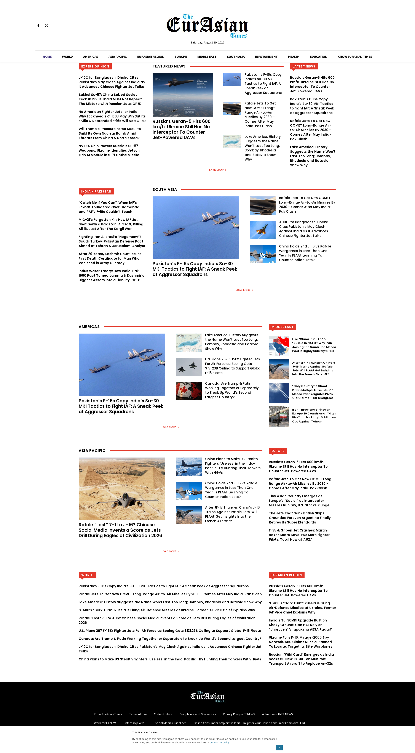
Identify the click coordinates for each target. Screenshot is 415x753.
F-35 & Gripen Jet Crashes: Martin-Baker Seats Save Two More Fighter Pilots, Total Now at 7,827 (299, 535)
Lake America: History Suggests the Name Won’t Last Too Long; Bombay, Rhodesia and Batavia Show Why (263, 148)
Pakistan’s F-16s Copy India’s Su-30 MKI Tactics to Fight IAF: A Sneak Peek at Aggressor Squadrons (263, 83)
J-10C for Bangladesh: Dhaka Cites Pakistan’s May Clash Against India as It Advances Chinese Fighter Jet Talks (112, 82)
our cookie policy (220, 742)
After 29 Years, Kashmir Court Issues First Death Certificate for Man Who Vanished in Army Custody (110, 258)
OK (279, 747)
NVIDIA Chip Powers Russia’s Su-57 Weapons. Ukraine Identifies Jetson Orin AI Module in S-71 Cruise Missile (109, 150)
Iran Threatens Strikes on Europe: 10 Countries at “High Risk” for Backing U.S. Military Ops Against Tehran (314, 416)
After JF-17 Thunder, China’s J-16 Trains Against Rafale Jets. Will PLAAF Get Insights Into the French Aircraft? (313, 369)
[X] (46, 26)
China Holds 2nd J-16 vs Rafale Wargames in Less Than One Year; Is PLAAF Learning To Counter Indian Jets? (305, 253)
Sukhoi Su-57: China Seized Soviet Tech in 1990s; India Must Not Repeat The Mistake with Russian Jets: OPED (110, 99)
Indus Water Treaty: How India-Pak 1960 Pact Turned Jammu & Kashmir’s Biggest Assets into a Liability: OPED (111, 275)
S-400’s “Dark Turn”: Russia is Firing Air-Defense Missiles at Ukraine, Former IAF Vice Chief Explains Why (167, 610)
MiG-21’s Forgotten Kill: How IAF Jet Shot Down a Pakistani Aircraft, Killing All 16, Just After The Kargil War (111, 224)
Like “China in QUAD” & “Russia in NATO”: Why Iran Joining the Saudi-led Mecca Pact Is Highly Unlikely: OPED (314, 345)
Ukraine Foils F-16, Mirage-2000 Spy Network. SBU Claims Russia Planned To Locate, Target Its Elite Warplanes (300, 642)
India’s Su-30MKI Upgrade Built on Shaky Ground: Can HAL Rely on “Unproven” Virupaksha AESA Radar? (300, 625)
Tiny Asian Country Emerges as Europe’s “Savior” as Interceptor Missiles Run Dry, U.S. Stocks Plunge (299, 500)
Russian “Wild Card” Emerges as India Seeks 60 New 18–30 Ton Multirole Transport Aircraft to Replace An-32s (301, 659)
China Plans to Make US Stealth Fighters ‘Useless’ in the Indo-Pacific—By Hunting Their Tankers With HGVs (233, 466)
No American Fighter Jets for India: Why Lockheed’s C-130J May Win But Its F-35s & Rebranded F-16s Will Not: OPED (112, 116)
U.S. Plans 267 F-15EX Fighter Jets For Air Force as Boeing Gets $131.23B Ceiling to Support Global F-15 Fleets (233, 366)
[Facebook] (38, 26)
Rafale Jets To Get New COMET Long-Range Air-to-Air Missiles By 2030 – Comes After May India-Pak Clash (260, 114)
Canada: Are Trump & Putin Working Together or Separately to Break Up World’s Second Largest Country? (232, 390)
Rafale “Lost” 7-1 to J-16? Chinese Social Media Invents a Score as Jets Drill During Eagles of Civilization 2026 (120, 530)
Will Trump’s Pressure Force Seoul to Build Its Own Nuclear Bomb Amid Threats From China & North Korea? (110, 133)
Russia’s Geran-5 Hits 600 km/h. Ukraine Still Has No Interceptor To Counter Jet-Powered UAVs (182, 129)
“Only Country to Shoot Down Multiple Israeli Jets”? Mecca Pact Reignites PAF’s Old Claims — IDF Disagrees (312, 392)
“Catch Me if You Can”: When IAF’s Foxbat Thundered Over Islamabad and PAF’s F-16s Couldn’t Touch (109, 207)
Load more (216, 170)
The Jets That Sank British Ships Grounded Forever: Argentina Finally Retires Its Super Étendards (300, 518)
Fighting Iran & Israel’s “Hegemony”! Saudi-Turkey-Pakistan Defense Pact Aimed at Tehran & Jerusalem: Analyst (112, 241)
